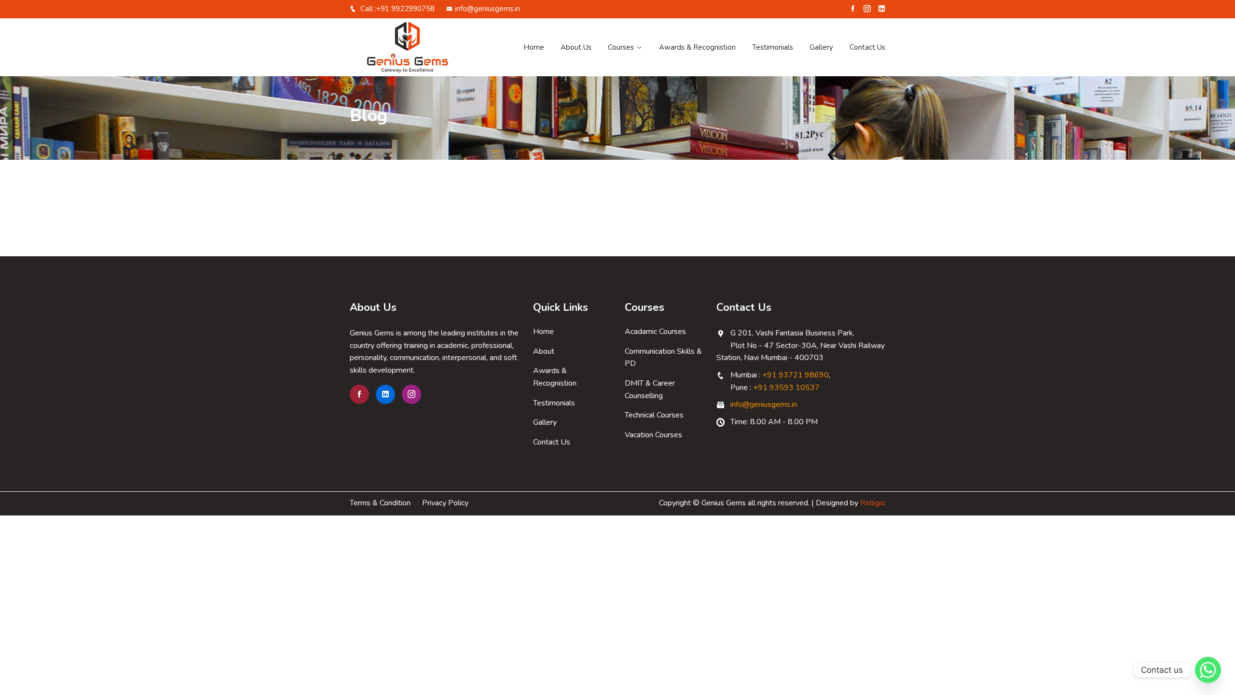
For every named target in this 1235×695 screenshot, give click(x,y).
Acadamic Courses (655, 331)
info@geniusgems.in (487, 9)
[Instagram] (867, 8)
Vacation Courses (653, 435)
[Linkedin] (881, 8)
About (543, 351)
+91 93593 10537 (786, 387)
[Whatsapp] (1208, 670)
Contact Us (867, 47)
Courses (621, 47)
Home (533, 47)
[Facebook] (852, 8)
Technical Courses (654, 415)
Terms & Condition (380, 503)
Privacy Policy (445, 503)
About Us (576, 47)
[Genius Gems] (411, 47)
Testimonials (772, 47)
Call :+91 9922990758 (396, 9)
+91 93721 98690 (795, 375)
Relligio (872, 503)
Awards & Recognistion (697, 47)
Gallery (821, 47)
